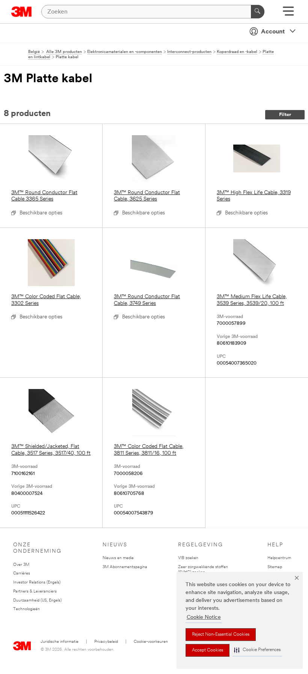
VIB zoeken (188, 558)
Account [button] (273, 32)
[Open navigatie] (288, 14)
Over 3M (21, 565)
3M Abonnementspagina (125, 567)
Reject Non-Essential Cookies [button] (220, 634)
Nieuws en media (118, 558)
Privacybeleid (106, 642)
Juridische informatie (60, 642)
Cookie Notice (204, 617)
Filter (285, 114)
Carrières (21, 573)
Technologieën (26, 609)
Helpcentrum (279, 558)
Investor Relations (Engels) (36, 583)
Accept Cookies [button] (207, 650)
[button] (257, 650)
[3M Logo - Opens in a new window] (21, 11)
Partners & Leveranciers (35, 592)
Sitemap (274, 567)
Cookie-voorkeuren (151, 642)
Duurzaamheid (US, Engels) (37, 601)
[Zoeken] (257, 11)
